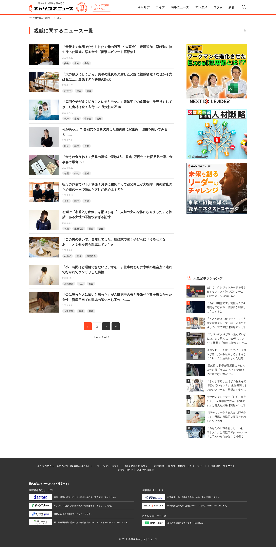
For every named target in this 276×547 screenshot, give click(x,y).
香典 (86, 63)
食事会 (87, 118)
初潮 (66, 228)
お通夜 (67, 90)
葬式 (79, 90)
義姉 (66, 118)
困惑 (66, 145)
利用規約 (159, 465)
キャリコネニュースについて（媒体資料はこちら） (65, 465)
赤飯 (101, 228)
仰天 (66, 201)
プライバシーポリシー (109, 465)
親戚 (76, 63)
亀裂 (66, 173)
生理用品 (78, 228)
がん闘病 (68, 311)
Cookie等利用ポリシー (137, 465)
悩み (81, 283)
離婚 (91, 311)
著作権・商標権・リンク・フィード (187, 465)
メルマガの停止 (145, 469)
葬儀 (66, 63)
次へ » (106, 326)
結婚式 (67, 256)
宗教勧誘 (68, 283)
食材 (99, 118)
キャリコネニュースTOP (40, 17)
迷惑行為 (91, 256)
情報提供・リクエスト (223, 465)
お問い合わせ (125, 469)
